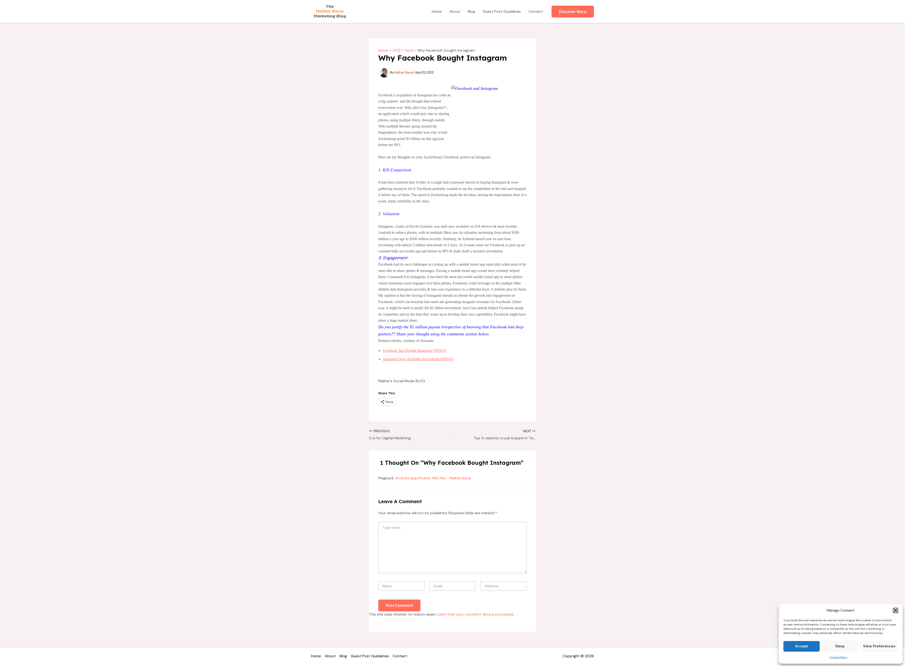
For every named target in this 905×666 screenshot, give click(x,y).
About (454, 11)
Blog (471, 11)
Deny (840, 646)
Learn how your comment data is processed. (475, 614)
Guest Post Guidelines (502, 11)
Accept (801, 646)
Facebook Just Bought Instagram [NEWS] (414, 351)
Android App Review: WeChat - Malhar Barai (433, 478)
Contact (535, 11)
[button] (895, 610)
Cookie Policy (838, 657)
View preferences (879, 646)
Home (437, 11)
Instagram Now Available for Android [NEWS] (418, 359)
